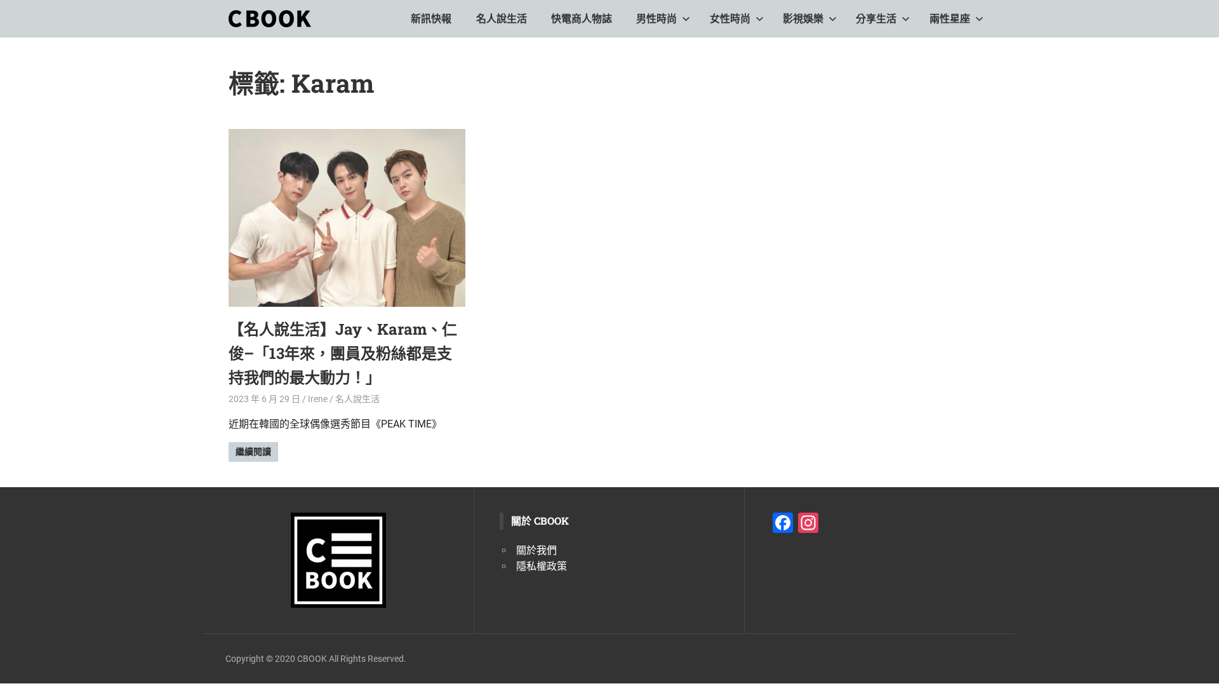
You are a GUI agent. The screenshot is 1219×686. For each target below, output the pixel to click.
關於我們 (536, 550)
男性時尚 (656, 19)
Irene (318, 399)
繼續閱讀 (253, 452)
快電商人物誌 (581, 19)
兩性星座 (949, 19)
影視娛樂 (803, 19)
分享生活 (876, 19)
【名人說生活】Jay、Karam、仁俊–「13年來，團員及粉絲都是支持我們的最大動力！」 (343, 353)
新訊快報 (431, 19)
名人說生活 (501, 19)
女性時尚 (730, 19)
